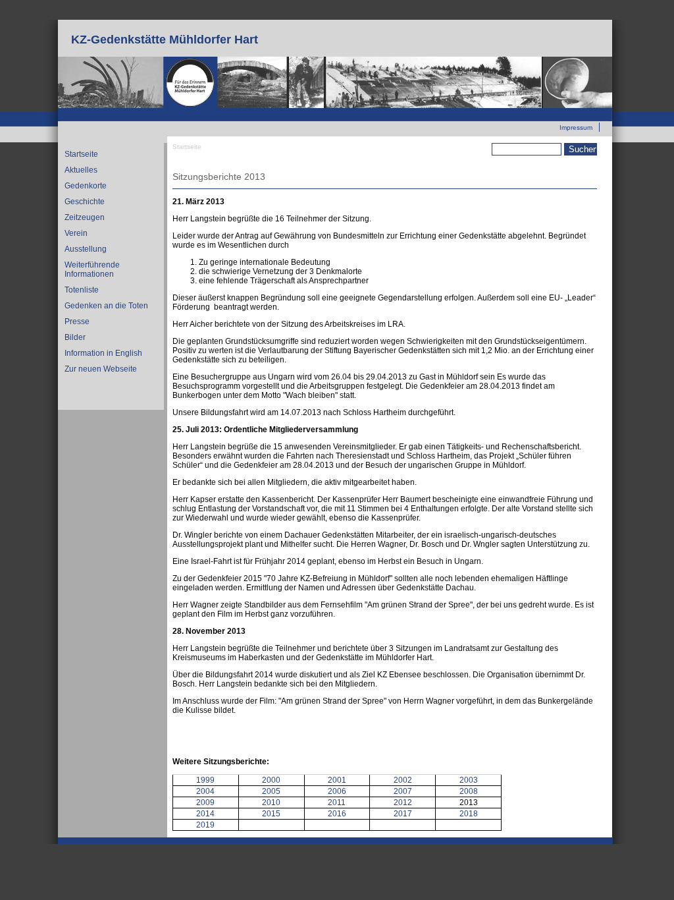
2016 (337, 813)
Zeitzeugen (85, 217)
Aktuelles (81, 170)
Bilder (75, 337)
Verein (76, 233)
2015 (271, 813)
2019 (205, 825)
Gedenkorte (86, 185)
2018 (468, 813)
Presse (77, 321)
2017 (403, 813)
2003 (468, 780)
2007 (403, 791)
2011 (337, 802)
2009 (205, 802)
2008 (468, 791)
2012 (403, 802)
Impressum (575, 127)
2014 (205, 813)
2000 (271, 780)
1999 (205, 780)
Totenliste (82, 290)
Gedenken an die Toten (106, 305)
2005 (271, 791)
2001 (337, 780)
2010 (271, 802)
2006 (337, 791)
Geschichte (85, 201)
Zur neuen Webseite (562, 112)
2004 (205, 791)
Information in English (103, 353)
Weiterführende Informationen (92, 269)
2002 (403, 780)
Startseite (81, 154)
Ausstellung (86, 249)
